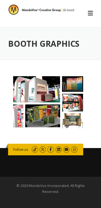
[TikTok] (35, 149)
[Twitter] (43, 149)
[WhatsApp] (74, 149)
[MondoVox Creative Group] (42, 9)
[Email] (66, 149)
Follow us (20, 149)
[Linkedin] (58, 149)
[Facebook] (50, 149)
